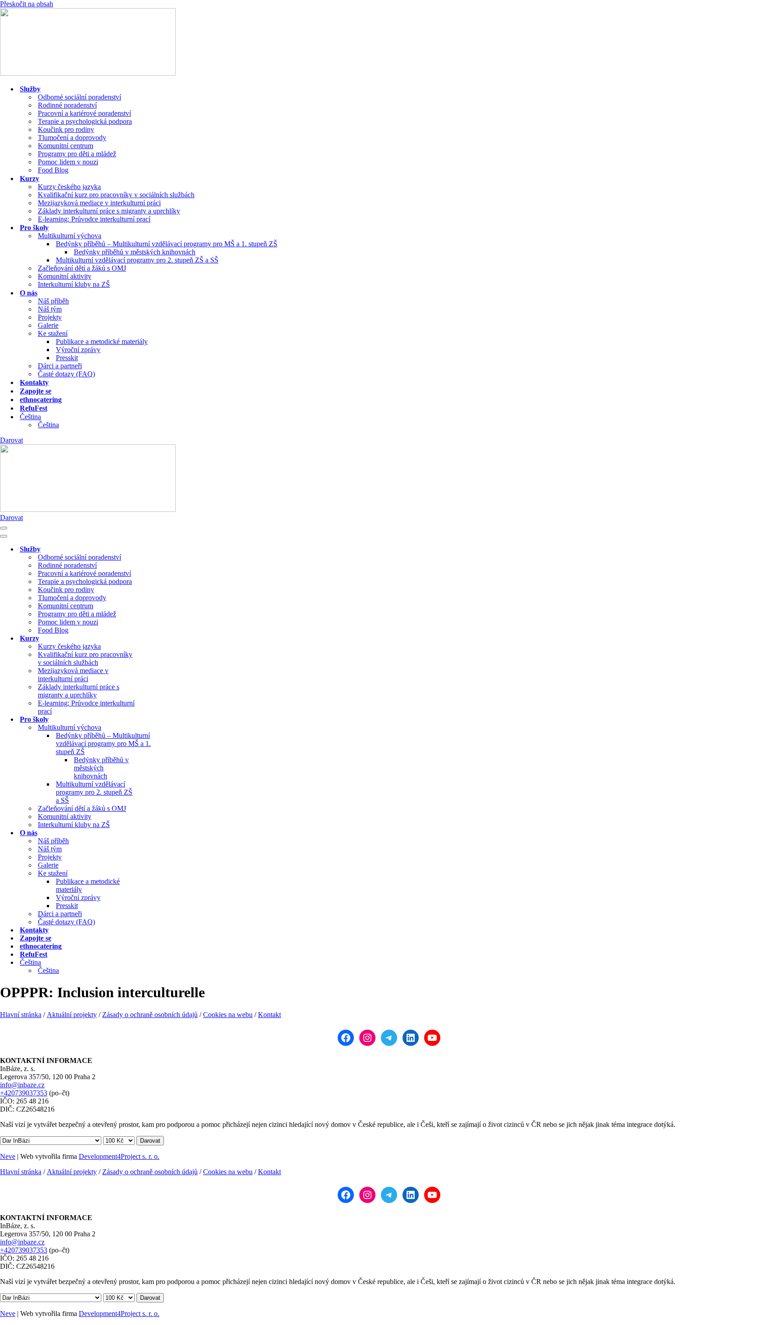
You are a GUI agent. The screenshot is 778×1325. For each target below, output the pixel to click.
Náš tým (50, 309)
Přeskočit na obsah (26, 4)
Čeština (48, 425)
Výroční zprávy (78, 349)
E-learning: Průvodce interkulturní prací (94, 219)
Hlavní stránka (20, 1014)
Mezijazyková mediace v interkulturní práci (99, 203)
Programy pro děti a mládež (77, 154)
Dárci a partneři (60, 366)
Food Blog (53, 170)
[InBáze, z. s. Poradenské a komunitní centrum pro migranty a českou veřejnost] (88, 73)
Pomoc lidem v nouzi (68, 162)
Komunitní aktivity (64, 276)
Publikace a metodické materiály (102, 341)
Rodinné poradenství (67, 105)
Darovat (11, 440)
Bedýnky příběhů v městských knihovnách (134, 252)
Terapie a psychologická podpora (85, 121)
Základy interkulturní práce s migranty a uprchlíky (109, 211)
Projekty (50, 317)
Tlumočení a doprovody (72, 137)
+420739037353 (23, 1093)
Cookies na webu (228, 1014)
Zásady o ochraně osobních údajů (150, 1014)
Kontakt (269, 1014)
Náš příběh (53, 301)
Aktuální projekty (72, 1014)
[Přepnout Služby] (157, 549)
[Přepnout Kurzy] (157, 638)
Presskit (67, 358)
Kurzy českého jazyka (69, 186)
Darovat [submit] (150, 1140)
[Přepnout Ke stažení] (157, 873)
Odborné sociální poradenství (79, 97)
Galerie (48, 325)
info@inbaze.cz (22, 1085)
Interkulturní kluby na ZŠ (74, 284)
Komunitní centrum (65, 145)
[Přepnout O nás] (157, 833)
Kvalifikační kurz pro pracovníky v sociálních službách (116, 195)
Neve (7, 1156)
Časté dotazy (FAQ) (66, 374)
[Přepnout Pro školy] (157, 720)
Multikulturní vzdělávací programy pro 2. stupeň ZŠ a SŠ (137, 260)
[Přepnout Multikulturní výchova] (157, 728)
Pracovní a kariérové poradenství (84, 113)
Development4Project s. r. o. (119, 1156)
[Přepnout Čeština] (157, 963)
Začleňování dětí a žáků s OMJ (82, 268)
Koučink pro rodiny (66, 129)
